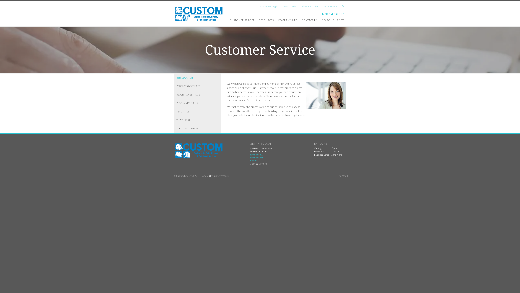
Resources (266, 20)
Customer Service (242, 20)
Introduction (184, 77)
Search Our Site (333, 20)
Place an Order (309, 6)
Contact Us (310, 20)
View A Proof (183, 120)
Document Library (187, 128)
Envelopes (319, 151)
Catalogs (318, 148)
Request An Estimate (188, 94)
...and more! (336, 154)
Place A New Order (187, 103)
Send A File (182, 111)
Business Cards (321, 154)
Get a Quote (330, 6)
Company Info (288, 20)
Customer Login (269, 6)
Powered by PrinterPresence (215, 175)
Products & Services (188, 86)
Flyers (334, 148)
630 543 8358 (256, 157)
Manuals (335, 151)
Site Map (342, 175)
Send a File (290, 6)
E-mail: (253, 160)
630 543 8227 (333, 14)
